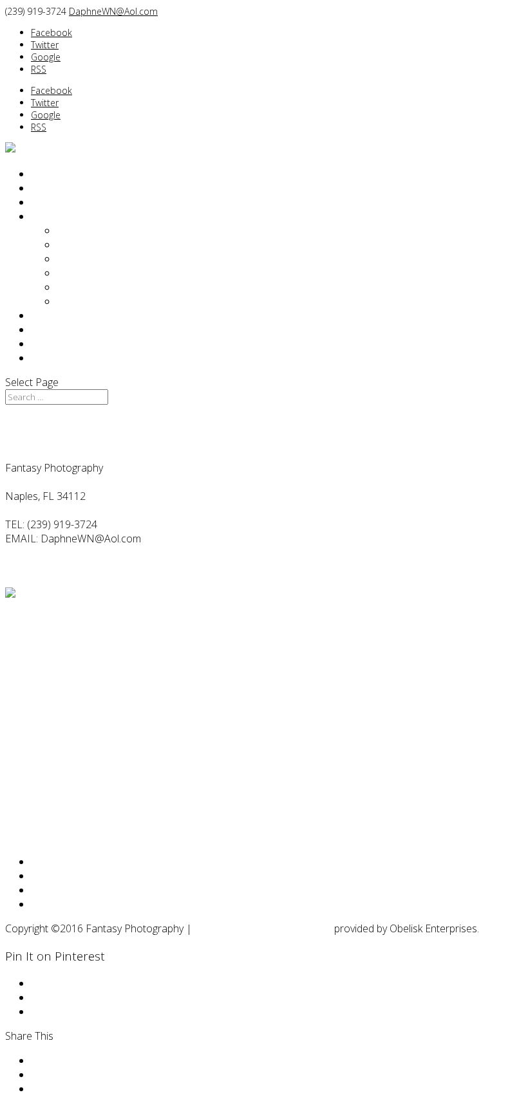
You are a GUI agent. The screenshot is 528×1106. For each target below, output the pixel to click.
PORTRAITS (58, 174)
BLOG (45, 343)
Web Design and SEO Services (263, 928)
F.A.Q (43, 315)
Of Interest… (85, 287)
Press (70, 301)
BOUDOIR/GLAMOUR (81, 202)
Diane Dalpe (85, 244)
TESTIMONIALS (67, 329)
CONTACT (54, 358)
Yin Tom (75, 273)
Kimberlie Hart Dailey (104, 259)
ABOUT (48, 216)
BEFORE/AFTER (67, 188)
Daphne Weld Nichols (106, 230)
